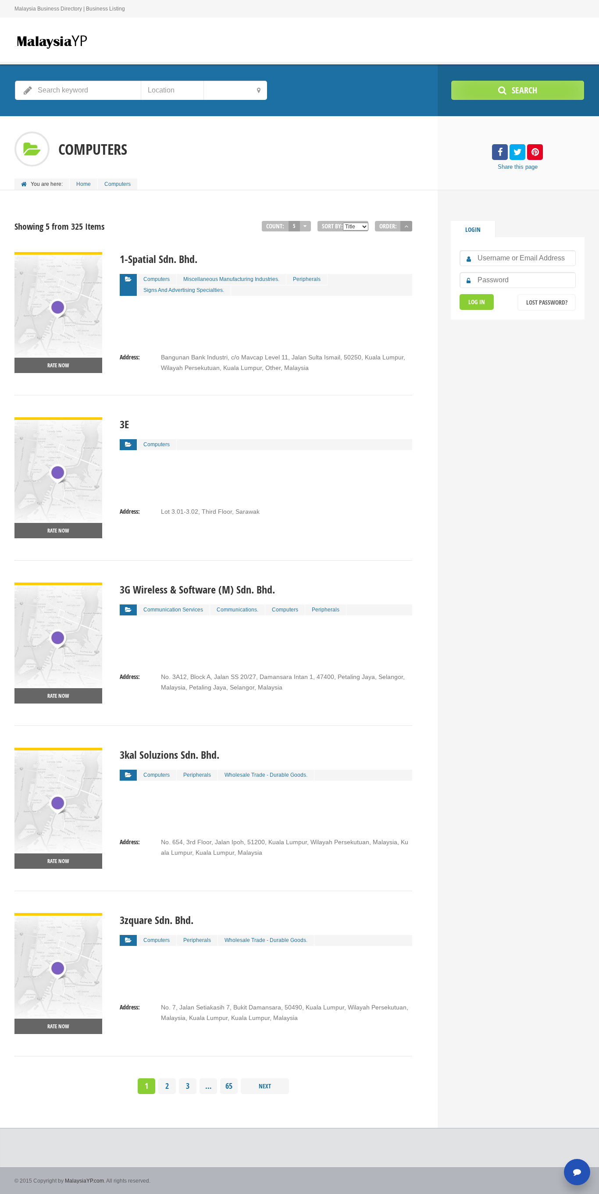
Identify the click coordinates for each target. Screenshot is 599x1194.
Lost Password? (546, 302)
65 (228, 1085)
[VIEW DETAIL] (58, 257)
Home (83, 184)
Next (265, 1086)
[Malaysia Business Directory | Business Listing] (51, 41)
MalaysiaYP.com (84, 1181)
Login (473, 229)
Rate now (58, 365)
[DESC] (406, 226)
